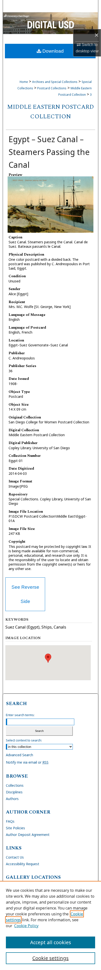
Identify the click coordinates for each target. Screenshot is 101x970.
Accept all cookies (50, 942)
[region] (50, 925)
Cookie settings (50, 958)
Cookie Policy (26, 925)
